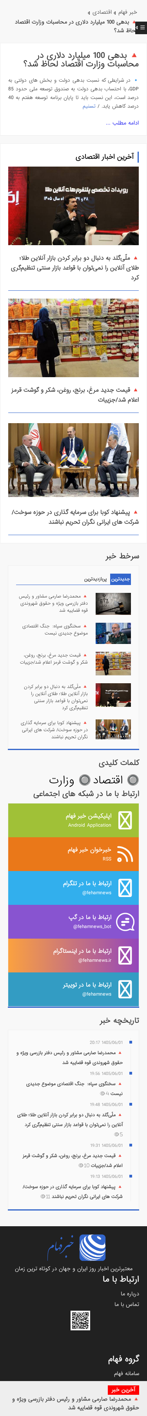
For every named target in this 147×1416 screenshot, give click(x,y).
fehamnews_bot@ (90, 921)
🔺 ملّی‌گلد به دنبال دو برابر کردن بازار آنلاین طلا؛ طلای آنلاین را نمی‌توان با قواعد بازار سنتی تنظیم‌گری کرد (75, 267)
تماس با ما (126, 1304)
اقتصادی (102, 12)
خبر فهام (127, 12)
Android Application (88, 820)
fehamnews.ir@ (82, 955)
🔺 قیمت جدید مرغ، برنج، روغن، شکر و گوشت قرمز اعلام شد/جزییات (54, 659)
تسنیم (89, 106)
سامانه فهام (126, 1373)
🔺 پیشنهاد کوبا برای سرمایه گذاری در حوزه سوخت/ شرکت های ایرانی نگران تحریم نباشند (75, 517)
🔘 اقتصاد (116, 780)
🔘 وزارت (70, 780)
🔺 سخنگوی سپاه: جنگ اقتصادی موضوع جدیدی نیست (55, 630)
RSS (89, 854)
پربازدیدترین (95, 579)
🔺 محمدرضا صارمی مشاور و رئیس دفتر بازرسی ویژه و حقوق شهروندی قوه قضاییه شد (75, 1403)
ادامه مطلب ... (122, 123)
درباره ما (130, 1293)
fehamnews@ (87, 888)
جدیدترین (120, 579)
